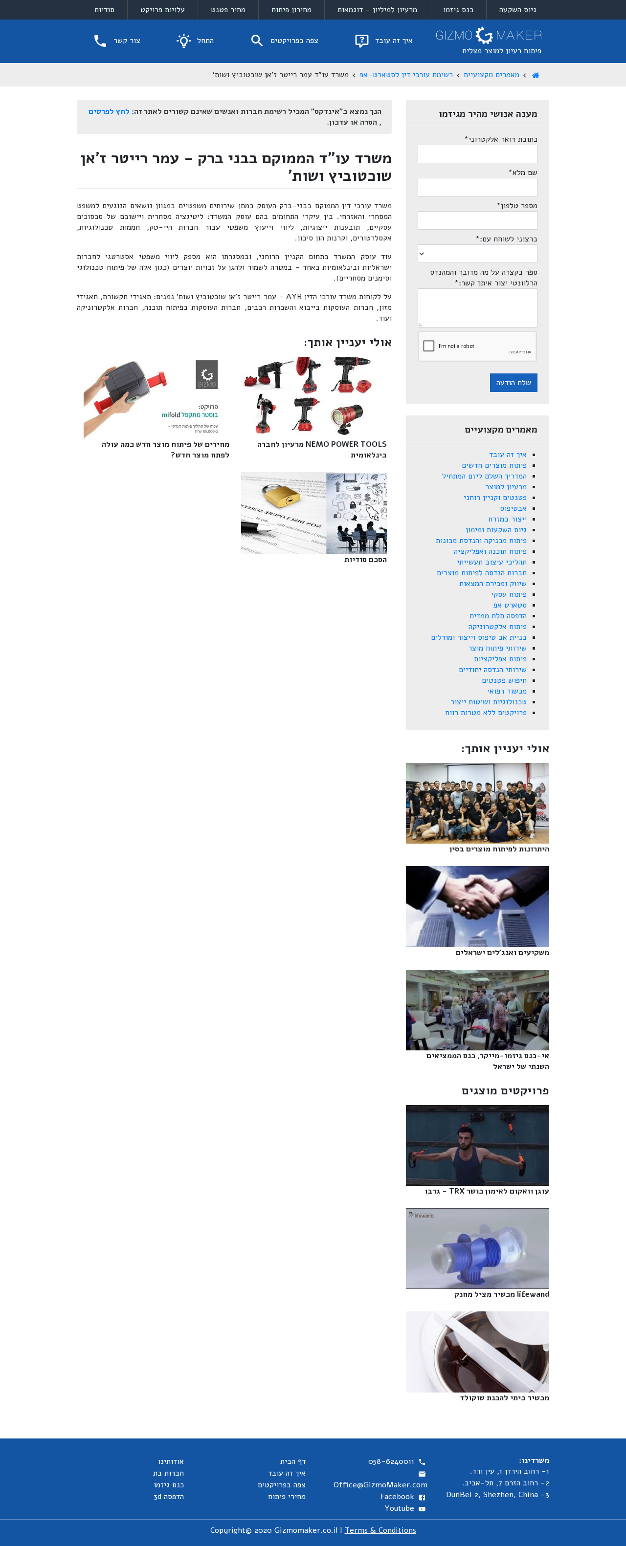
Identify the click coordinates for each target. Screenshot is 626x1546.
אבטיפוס (513, 508)
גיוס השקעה (518, 9)
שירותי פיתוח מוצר (497, 648)
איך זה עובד (393, 40)
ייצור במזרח (507, 519)
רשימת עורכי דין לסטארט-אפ (406, 74)
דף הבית (293, 1461)
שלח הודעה (513, 382)
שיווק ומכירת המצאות (493, 583)
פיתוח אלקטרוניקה (498, 626)
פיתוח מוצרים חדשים (494, 465)
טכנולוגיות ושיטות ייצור (488, 702)
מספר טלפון (516, 205)
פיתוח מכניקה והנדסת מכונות (481, 540)
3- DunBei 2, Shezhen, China (497, 1494)
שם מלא (522, 172)
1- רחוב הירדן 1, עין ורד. (509, 1471)
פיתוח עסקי (509, 594)
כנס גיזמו (458, 9)
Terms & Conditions (380, 1530)
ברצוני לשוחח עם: (506, 239)
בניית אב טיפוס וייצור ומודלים (479, 637)
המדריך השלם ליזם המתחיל (484, 476)
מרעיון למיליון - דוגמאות (377, 9)
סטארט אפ (510, 605)
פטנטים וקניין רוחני (495, 497)
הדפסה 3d (169, 1496)
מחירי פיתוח (287, 1496)
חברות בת (168, 1473)
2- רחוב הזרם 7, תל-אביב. (505, 1483)
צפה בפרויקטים (293, 40)
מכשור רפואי (507, 691)
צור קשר (125, 40)
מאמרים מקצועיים (491, 74)
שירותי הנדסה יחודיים (493, 669)
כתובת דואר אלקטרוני (500, 139)
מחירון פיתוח (291, 9)
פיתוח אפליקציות (500, 658)
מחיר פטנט (228, 9)
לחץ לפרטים (109, 111)
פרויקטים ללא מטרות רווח (486, 712)
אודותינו (171, 1461)
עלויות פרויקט (162, 9)
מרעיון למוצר (506, 486)
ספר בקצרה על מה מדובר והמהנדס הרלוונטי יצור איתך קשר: (483, 277)
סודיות (104, 9)
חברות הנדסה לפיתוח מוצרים (482, 572)
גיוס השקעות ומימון (496, 529)
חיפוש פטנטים (504, 680)
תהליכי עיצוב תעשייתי (492, 562)
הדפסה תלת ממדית (498, 615)
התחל (204, 40)
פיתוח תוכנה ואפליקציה (490, 551)
